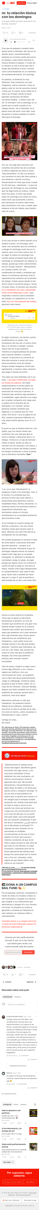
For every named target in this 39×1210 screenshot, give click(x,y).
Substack (8, 1205)
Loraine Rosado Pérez (14, 1016)
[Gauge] (34, 40)
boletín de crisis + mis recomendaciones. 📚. (10, 1117)
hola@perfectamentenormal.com (14, 743)
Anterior (8, 982)
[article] (19, 1116)
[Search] (35, 1104)
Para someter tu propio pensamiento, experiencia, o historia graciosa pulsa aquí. (19, 872)
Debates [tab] (23, 1104)
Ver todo (7, 1162)
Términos (11, 1195)
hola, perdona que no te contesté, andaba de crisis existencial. (14, 1151)
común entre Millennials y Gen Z (16, 293)
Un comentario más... (9, 1094)
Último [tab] (15, 1104)
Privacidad (32, 1193)
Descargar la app (30, 1200)
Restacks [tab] (17, 997)
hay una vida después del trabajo (21, 301)
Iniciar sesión (32, 3)
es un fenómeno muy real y (14, 290)
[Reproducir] (5, 40)
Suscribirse (21, 3)
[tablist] (12, 997)
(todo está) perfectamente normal (14, 1145)
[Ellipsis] (36, 1016)
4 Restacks (27, 967)
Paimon (9, 1073)
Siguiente (30, 982)
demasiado (31, 290)
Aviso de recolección (23, 1195)
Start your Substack (12, 1200)
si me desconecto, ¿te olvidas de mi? (12, 1129)
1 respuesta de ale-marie (17, 1066)
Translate (6, 9)
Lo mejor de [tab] (7, 1104)
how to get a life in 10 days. (12, 1134)
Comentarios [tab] (7, 997)
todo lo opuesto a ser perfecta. (11, 1111)
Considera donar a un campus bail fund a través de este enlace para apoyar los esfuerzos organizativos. (19, 924)
